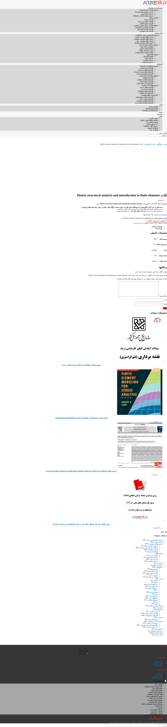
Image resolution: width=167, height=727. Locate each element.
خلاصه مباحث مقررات (155, 700)
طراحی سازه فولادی (146, 23)
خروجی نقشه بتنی (156, 710)
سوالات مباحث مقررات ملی (148, 45)
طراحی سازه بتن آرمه (145, 21)
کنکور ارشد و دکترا (151, 573)
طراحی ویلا (158, 684)
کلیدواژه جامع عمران (146, 81)
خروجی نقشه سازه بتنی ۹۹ (144, 12)
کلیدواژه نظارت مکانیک (145, 91)
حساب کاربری (153, 118)
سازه (160, 578)
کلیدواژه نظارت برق (146, 87)
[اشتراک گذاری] (161, 724)
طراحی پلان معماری (146, 31)
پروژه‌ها (159, 114)
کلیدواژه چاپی (153, 106)
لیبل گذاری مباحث (152, 627)
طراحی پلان (158, 665)
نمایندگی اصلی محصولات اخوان (151, 704)
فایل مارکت (158, 33)
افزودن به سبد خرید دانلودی (156, 221)
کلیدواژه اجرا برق (147, 89)
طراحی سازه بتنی (156, 711)
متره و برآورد (153, 575)
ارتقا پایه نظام (157, 565)
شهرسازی (159, 607)
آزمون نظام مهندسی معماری (143, 39)
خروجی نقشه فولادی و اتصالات (143, 15)
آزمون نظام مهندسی (155, 544)
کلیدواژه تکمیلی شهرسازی (144, 97)
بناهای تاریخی (153, 555)
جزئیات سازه (149, 58)
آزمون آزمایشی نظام (146, 50)
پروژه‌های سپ (153, 586)
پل (157, 590)
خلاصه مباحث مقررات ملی (149, 625)
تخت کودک (158, 706)
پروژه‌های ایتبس (152, 584)
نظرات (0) (159, 228)
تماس (160, 116)
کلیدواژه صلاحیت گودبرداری (144, 103)
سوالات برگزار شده (146, 46)
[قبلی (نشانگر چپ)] (166, 726)
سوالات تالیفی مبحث (146, 48)
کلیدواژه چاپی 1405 (156, 698)
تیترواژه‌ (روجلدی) (152, 623)
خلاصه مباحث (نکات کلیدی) (144, 52)
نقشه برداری (158, 635)
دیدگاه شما (163, 296)
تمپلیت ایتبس (153, 592)
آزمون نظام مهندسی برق (145, 41)
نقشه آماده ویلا (148, 56)
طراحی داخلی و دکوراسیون (144, 27)
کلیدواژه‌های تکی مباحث (150, 85)
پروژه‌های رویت (153, 619)
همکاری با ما (154, 130)
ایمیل (164, 304)
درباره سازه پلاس (152, 124)
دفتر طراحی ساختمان (155, 8)
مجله (160, 112)
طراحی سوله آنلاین (156, 713)
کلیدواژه (159, 64)
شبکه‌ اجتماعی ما (152, 122)
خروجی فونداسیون (147, 14)
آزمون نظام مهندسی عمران (144, 37)
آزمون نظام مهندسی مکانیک (144, 43)
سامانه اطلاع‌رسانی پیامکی (149, 120)
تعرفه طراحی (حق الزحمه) (149, 10)
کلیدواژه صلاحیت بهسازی (145, 101)
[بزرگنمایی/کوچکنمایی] (166, 724)
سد (157, 602)
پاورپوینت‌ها (154, 569)
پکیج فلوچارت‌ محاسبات (150, 110)
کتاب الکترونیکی (149, 144)
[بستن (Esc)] (159, 724)
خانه (165, 144)
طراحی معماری (152, 549)
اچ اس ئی (159, 563)
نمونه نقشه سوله (152, 54)
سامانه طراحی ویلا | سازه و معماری (146, 25)
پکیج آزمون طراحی (151, 108)
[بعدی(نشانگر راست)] (164, 726)
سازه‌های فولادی (152, 600)
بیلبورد (156, 582)
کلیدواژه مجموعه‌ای (151, 615)
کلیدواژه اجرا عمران (146, 68)
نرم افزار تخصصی (156, 631)
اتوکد (160, 553)
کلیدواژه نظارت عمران (145, 70)
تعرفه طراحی (157, 662)
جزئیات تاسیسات (147, 62)
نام (165, 300)
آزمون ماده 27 (157, 542)
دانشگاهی (159, 144)
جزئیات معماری (148, 60)
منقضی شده (158, 629)
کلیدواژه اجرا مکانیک (146, 93)
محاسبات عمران (152, 551)
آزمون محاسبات (157, 677)
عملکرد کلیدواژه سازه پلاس (149, 75)
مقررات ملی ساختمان (155, 621)
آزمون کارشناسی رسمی (154, 540)
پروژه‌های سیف (153, 588)
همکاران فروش (153, 128)
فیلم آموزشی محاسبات (154, 694)
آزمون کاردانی (153, 611)
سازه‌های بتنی (153, 596)
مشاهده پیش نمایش (160, 215)
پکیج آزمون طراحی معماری (153, 686)
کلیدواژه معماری (147, 77)
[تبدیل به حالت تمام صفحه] (164, 724)
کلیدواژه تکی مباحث (151, 613)
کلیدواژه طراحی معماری (145, 79)
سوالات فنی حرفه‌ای (155, 605)
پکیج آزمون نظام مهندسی (149, 95)
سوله (156, 604)
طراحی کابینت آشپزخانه (145, 29)
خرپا (156, 594)
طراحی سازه (153, 17)
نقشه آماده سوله (156, 690)
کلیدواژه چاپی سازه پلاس (145, 83)
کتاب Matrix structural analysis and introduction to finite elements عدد (144, 218)
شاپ (160, 104)
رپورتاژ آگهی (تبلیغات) (150, 126)
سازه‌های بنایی (153, 598)
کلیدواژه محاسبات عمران (145, 74)
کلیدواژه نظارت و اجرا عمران (143, 72)
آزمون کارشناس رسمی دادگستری (146, 35)
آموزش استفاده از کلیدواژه (149, 66)
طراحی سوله (148, 19)
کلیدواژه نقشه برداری (146, 99)
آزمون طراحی (157, 675)
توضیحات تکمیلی (156, 226)
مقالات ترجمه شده (151, 576)
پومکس (159, 708)
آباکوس (155, 580)
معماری (159, 617)
